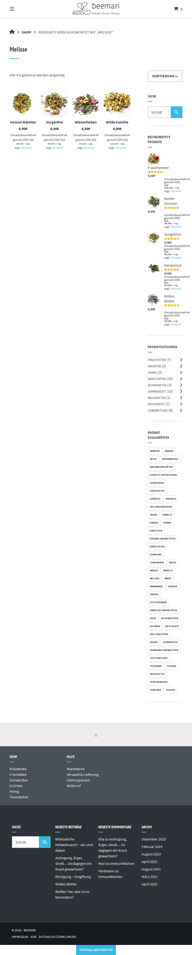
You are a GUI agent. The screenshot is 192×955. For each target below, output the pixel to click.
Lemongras (157, 562)
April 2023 (149, 861)
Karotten (156, 530)
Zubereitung (158, 410)
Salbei (154, 642)
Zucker (170, 689)
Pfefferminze (158, 602)
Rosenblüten (169, 618)
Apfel (153, 459)
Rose (153, 618)
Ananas (169, 451)
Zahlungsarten (78, 780)
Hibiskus (171, 498)
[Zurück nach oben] (96, 735)
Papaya (154, 594)
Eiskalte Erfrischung (163, 474)
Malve (172, 562)
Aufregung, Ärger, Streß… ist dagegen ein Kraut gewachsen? (73, 863)
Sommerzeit (157, 391)
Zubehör (155, 689)
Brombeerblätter (161, 466)
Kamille (167, 514)
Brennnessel (170, 459)
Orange (172, 586)
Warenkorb (76, 768)
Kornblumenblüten (162, 538)
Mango (154, 570)
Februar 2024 (152, 846)
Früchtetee (157, 360)
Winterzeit (156, 404)
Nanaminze (156, 586)
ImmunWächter (123, 863)
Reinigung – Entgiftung (73, 876)
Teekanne (156, 666)
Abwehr (155, 451)
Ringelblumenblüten (163, 610)
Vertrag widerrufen (96, 950)
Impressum (20, 937)
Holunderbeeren (161, 506)
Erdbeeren (157, 482)
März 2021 (150, 876)
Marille (168, 570)
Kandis (154, 522)
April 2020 (149, 884)
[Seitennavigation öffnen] (20, 9)
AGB (33, 937)
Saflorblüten (159, 634)
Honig (152, 372)
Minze (167, 578)
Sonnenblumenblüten (164, 650)
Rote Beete (172, 626)
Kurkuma (155, 554)
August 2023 (151, 854)
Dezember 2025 (154, 839)
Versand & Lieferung (83, 774)
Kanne (167, 522)
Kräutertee (157, 379)
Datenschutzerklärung (57, 937)
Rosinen (155, 626)
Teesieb (171, 666)
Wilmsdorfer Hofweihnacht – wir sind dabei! (74, 845)
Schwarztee (157, 385)
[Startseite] (96, 9)
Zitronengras (159, 682)
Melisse (154, 578)
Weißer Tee (157, 398)
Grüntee (154, 366)
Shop (26, 32)
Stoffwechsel (159, 658)
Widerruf (74, 785)
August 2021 (151, 869)
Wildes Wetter (66, 884)
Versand (26, 147)
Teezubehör (19, 797)
